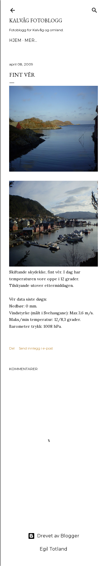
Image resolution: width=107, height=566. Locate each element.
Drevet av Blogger (58, 536)
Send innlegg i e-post (36, 348)
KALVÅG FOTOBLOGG (35, 20)
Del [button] (12, 348)
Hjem (15, 40)
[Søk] (94, 9)
